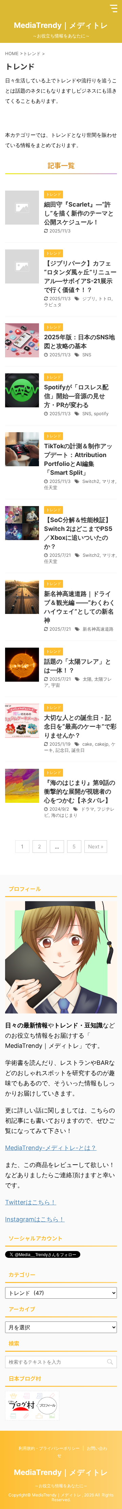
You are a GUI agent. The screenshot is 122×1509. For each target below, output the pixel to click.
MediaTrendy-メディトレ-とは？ (51, 1147)
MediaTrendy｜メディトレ (61, 25)
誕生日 (78, 750)
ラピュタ (53, 304)
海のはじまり (64, 815)
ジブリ (89, 298)
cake (87, 744)
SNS (86, 354)
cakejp (101, 744)
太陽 (87, 679)
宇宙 (55, 685)
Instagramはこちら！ (35, 1219)
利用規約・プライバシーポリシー (49, 1448)
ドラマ (87, 809)
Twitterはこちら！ (30, 1202)
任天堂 (50, 487)
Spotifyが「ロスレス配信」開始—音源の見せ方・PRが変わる (76, 396)
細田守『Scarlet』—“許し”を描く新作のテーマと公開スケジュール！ (79, 213)
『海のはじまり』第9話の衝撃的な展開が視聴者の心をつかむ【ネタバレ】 (79, 791)
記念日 (62, 750)
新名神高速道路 (98, 629)
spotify (101, 413)
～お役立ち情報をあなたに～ (61, 1485)
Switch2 (90, 481)
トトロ (104, 298)
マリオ (108, 481)
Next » (95, 846)
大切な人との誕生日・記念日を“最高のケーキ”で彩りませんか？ (80, 726)
